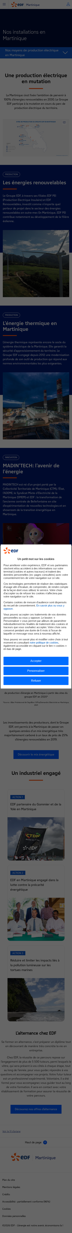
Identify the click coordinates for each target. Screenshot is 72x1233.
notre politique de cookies (44, 642)
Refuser (36, 680)
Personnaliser (36, 670)
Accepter (35, 660)
